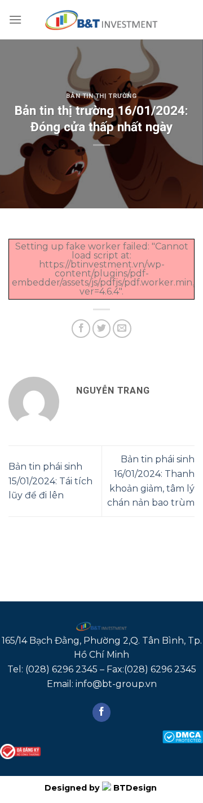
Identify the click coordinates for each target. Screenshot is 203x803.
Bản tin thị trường (101, 96)
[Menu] (15, 19)
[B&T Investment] (101, 19)
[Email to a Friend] (122, 328)
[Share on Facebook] (81, 328)
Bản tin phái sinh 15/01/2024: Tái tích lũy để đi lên (50, 481)
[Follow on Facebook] (101, 712)
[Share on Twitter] (101, 328)
